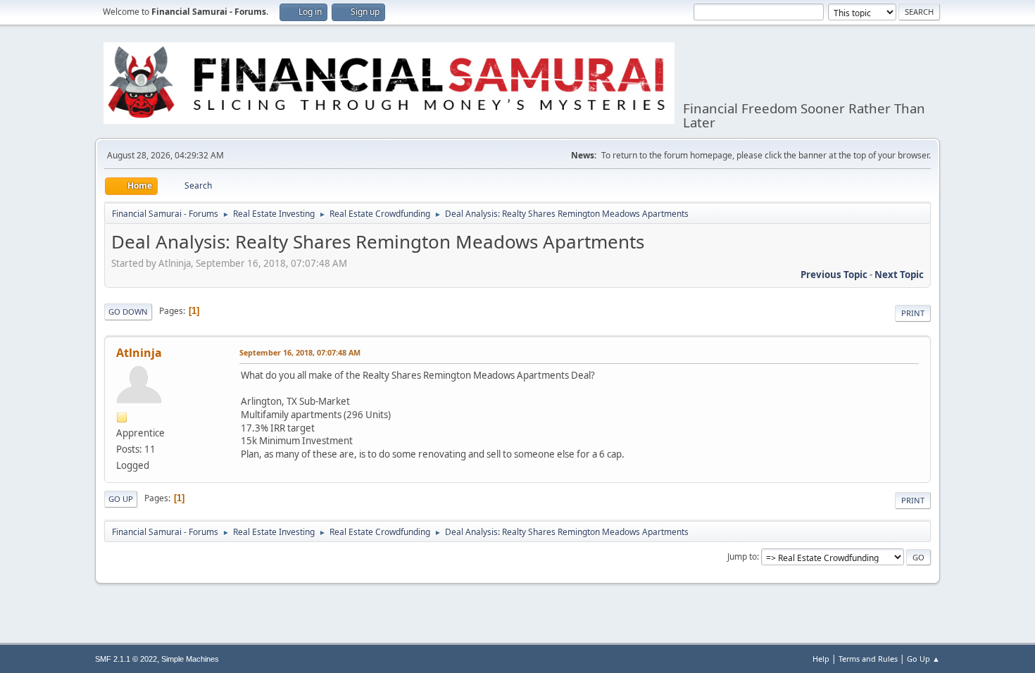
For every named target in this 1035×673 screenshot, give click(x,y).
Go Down (128, 311)
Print (912, 313)
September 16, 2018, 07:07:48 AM (299, 352)
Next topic (899, 274)
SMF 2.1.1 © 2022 (126, 659)
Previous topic (834, 274)
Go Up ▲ (923, 658)
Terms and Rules (868, 658)
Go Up (120, 498)
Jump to (742, 556)
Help (821, 658)
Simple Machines (190, 659)
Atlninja (139, 352)
